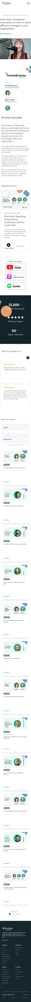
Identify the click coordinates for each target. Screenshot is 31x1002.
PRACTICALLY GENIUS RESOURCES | (13, 15)
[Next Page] (28, 357)
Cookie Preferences (20, 976)
